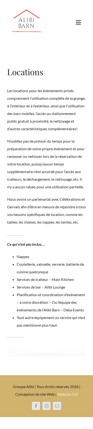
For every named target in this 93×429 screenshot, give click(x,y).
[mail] (57, 406)
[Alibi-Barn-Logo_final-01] (26, 5)
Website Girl (67, 394)
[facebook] (36, 406)
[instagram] (46, 406)
